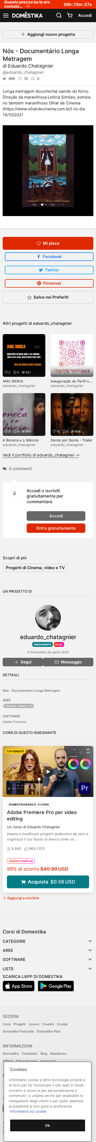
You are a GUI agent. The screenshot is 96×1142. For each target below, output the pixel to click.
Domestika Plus (48, 1031)
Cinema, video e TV (19, 706)
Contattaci (30, 1053)
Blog (44, 1053)
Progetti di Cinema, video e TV (35, 567)
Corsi (7, 1024)
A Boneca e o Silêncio (21, 440)
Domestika (11, 1053)
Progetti (20, 1024)
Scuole (62, 1024)
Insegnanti (48, 1061)
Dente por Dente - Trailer (72, 440)
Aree (8, 950)
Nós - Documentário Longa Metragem (31, 691)
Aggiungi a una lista (23, 898)
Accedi (85, 15)
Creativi (48, 1024)
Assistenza (58, 1053)
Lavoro (34, 1024)
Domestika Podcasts (18, 1031)
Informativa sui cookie (28, 1111)
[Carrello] (69, 15)
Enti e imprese (26, 1061)
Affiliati (8, 1061)
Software (14, 959)
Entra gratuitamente (56, 528)
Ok (47, 1125)
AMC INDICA (13, 381)
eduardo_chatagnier (52, 323)
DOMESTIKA (27, 15)
